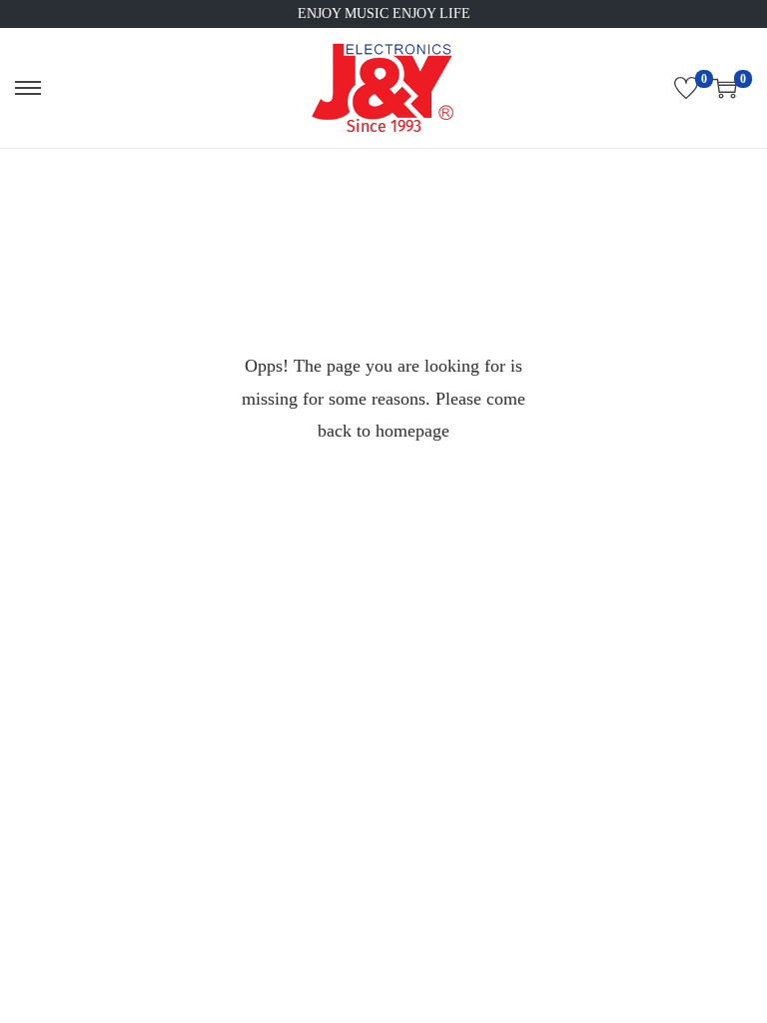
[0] (686, 88)
